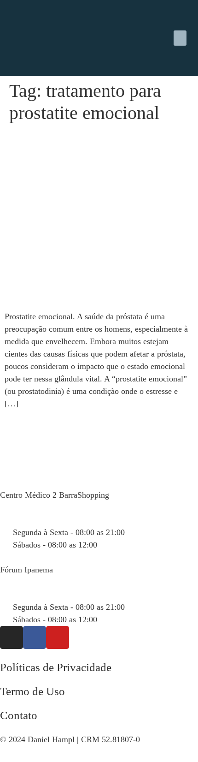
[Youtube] (57, 637)
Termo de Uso (32, 691)
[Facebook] (34, 637)
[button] (180, 38)
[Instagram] (11, 637)
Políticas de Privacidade (55, 667)
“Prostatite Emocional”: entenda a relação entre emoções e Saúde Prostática (83, 152)
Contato (18, 715)
